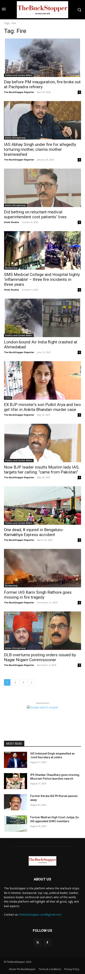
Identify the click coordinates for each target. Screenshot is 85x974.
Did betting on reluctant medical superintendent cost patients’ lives (35, 214)
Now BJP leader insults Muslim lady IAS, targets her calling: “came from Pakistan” (41, 469)
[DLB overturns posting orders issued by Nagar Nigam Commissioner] (42, 630)
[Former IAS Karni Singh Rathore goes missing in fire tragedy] (42, 568)
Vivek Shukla (11, 222)
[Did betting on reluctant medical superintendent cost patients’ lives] (42, 188)
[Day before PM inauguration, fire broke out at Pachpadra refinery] (42, 57)
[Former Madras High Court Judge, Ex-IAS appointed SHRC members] (15, 824)
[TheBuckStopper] (42, 9)
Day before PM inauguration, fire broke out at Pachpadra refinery (42, 84)
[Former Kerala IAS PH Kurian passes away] (15, 802)
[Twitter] (38, 942)
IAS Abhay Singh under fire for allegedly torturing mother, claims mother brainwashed (40, 149)
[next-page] (31, 682)
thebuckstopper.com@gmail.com (40, 914)
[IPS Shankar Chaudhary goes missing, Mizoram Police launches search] (15, 781)
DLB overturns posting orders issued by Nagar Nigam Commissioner (40, 657)
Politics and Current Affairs (18, 75)
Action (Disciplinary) (15, 137)
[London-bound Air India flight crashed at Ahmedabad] (42, 318)
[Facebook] (47, 942)
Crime (8, 398)
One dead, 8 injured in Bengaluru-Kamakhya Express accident (34, 532)
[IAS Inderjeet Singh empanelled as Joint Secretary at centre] (15, 760)
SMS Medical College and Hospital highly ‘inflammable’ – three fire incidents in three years (42, 279)
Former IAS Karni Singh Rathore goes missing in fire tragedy (38, 595)
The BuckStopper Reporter (19, 92)
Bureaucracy (11, 267)
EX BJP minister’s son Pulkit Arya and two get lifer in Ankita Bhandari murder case (42, 407)
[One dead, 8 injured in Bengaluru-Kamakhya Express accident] (42, 505)
